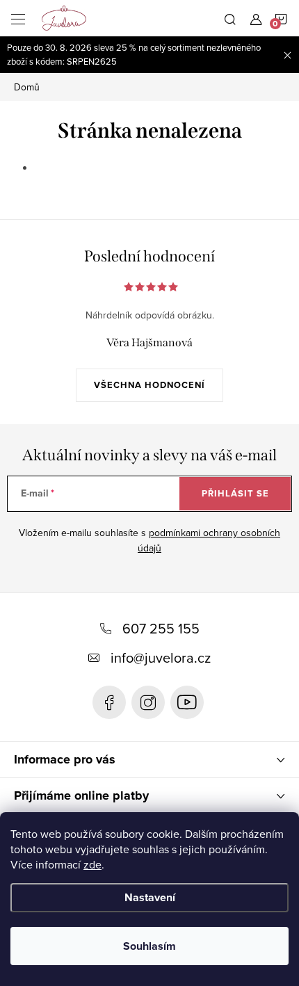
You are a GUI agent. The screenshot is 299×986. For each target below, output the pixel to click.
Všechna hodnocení (149, 384)
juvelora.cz (148, 702)
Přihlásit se (235, 493)
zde (92, 864)
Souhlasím (149, 946)
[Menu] (18, 18)
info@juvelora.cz (161, 657)
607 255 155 (161, 628)
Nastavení (149, 897)
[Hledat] (230, 18)
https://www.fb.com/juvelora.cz (109, 702)
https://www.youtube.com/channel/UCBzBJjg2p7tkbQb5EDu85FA (187, 702)
